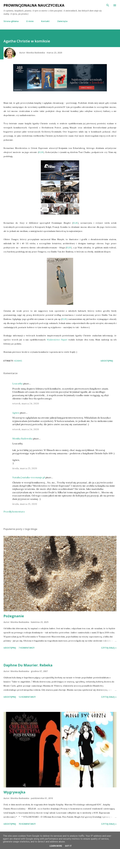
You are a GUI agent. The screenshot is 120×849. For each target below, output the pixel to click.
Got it (68, 846)
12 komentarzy (27, 696)
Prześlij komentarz (14, 511)
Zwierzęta (62, 21)
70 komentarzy (27, 823)
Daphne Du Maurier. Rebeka (28, 665)
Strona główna (11, 21)
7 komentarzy (27, 647)
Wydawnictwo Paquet (57, 339)
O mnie (30, 21)
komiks (18, 360)
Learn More (55, 846)
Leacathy (17, 383)
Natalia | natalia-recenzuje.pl (28, 477)
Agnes (15, 412)
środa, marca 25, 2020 (24, 468)
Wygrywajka (14, 792)
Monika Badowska (22, 438)
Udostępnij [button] (107, 360)
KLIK (40, 152)
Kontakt (45, 21)
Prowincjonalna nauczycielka (34, 5)
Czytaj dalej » (108, 647)
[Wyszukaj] (107, 5)
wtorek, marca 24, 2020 (25, 403)
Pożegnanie (14, 615)
